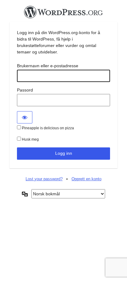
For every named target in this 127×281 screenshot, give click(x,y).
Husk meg (30, 139)
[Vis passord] (24, 117)
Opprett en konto (86, 179)
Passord (25, 90)
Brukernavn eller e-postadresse (47, 65)
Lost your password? (44, 179)
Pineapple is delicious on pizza (47, 128)
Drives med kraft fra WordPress (63, 14)
